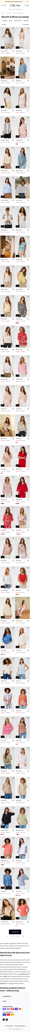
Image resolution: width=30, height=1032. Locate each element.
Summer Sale (8, 13)
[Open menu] (1, 5)
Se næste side (15, 932)
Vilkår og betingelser (19, 1026)
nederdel (2, 983)
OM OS (4, 1001)
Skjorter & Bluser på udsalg (18, 13)
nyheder (5, 976)
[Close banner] (27, 1)
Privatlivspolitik (9, 1026)
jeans (11, 983)
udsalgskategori (23, 974)
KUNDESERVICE (7, 996)
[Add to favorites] (13, 28)
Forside (2, 13)
